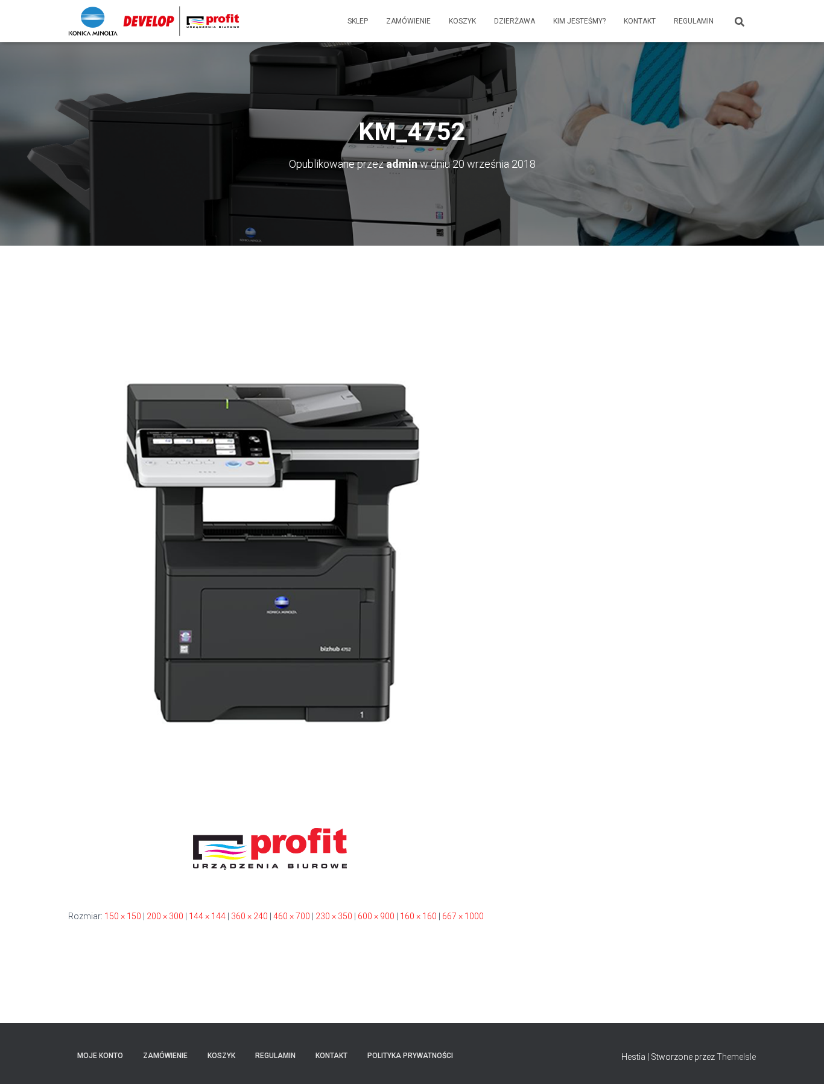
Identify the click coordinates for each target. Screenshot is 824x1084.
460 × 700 (291, 916)
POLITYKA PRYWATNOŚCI (410, 1055)
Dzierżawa (514, 21)
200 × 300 (165, 916)
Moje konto (100, 1055)
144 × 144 (207, 916)
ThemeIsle (736, 1057)
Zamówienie (408, 21)
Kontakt (640, 21)
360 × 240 (249, 916)
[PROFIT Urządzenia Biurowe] (154, 21)
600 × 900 (376, 916)
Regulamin (694, 21)
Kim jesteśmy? (579, 21)
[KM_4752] (269, 588)
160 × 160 (418, 916)
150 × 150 (122, 916)
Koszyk (462, 21)
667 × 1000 (463, 916)
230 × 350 (333, 916)
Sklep (357, 21)
